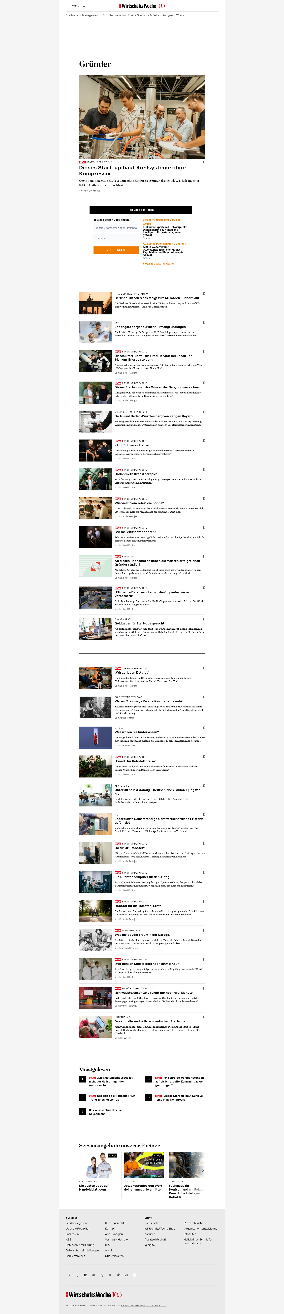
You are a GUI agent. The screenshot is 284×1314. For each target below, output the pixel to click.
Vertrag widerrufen (117, 1239)
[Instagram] (85, 1275)
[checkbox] (204, 162)
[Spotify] (110, 1275)
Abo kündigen (114, 1234)
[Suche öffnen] (84, 5)
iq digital (150, 1245)
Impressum (72, 1234)
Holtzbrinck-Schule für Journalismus (198, 1241)
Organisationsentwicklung (200, 1229)
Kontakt (110, 1229)
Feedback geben (76, 1223)
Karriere (150, 1234)
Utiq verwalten (114, 1256)
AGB (68, 1239)
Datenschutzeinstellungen (82, 1250)
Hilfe (108, 1245)
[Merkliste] (204, 162)
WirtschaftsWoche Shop (160, 1229)
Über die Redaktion (78, 1229)
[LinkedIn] (93, 1275)
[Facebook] (77, 1275)
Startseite (72, 15)
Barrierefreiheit (75, 1256)
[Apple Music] (118, 1275)
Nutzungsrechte (115, 1223)
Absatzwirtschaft (155, 1239)
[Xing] (102, 1275)
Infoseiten (190, 1234)
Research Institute (195, 1223)
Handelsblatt (152, 1223)
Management (90, 15)
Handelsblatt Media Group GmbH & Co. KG (143, 1305)
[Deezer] (126, 1275)
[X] (69, 1275)
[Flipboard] (134, 1275)
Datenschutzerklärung (80, 1245)
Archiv (109, 1250)
